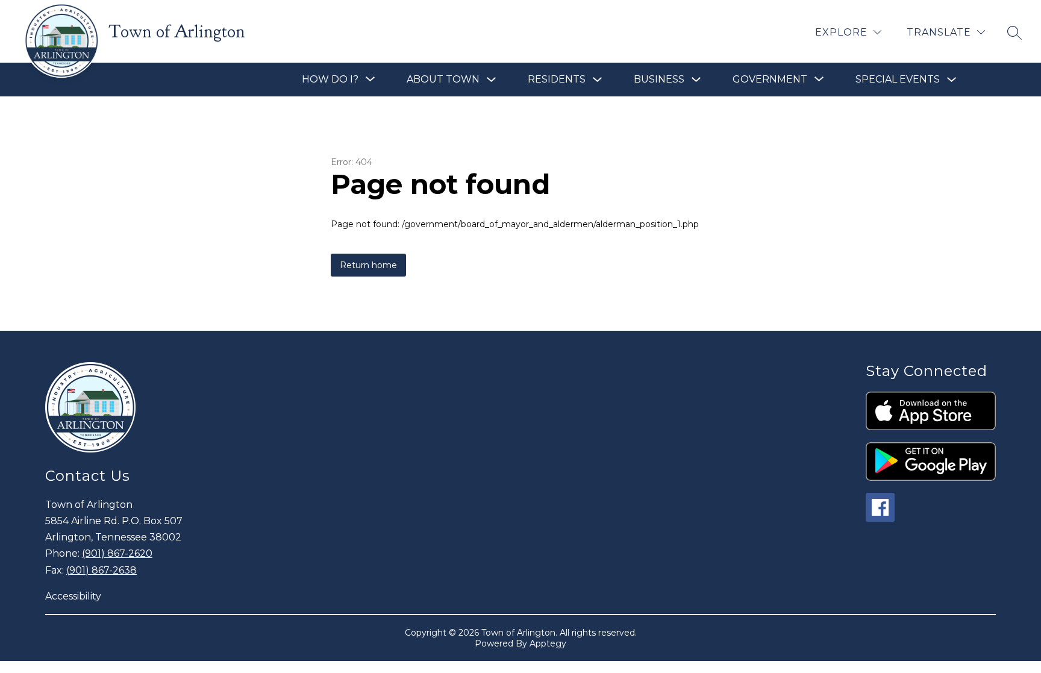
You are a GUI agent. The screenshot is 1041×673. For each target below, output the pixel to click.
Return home (368, 265)
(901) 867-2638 (101, 570)
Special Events (897, 79)
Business (659, 79)
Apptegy (548, 643)
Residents (557, 79)
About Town (443, 79)
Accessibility (73, 596)
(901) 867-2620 (117, 553)
